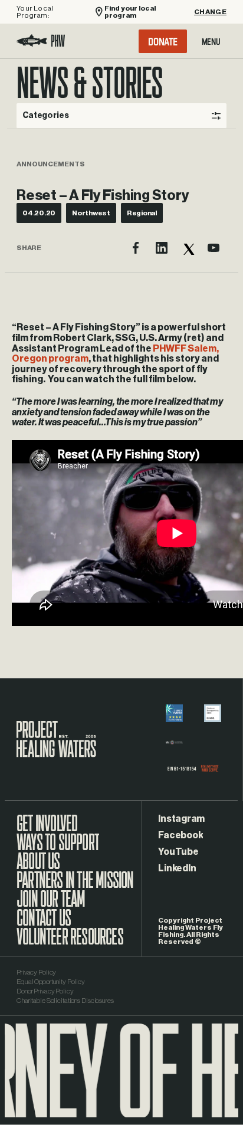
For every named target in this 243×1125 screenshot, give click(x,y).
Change (210, 12)
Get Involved (47, 829)
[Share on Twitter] (188, 248)
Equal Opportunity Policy (51, 981)
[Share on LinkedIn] (162, 248)
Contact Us (44, 923)
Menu (211, 41)
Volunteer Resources (70, 942)
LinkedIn (177, 868)
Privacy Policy (36, 972)
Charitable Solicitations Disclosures (65, 1000)
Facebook (180, 835)
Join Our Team (51, 905)
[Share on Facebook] (136, 248)
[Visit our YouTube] (213, 248)
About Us (38, 867)
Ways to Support (58, 848)
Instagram (181, 819)
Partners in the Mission (75, 886)
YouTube (178, 852)
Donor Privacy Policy (45, 991)
